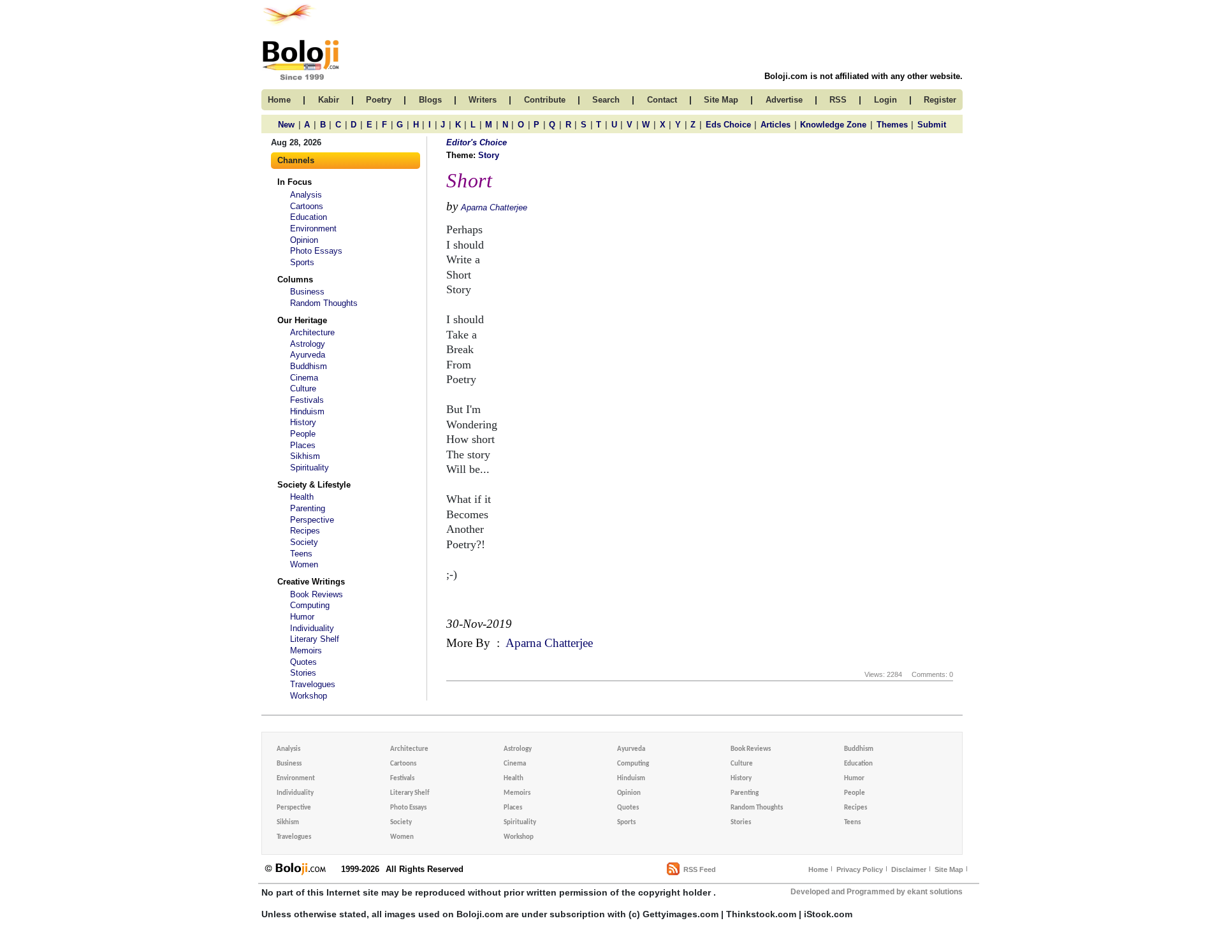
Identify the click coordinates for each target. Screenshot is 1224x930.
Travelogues (312, 684)
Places (303, 445)
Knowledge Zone (833, 124)
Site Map (949, 869)
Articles (775, 124)
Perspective (312, 520)
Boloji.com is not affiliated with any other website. (863, 76)
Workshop (308, 696)
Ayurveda (307, 355)
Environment (313, 228)
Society (304, 542)
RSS (838, 100)
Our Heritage (302, 320)
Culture (303, 388)
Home (818, 869)
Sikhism (305, 456)
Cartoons (306, 206)
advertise (784, 100)
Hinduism (307, 411)
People (303, 434)
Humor (302, 616)
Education (308, 217)
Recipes (305, 530)
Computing (310, 605)
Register (940, 100)
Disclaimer (908, 869)
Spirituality (309, 467)
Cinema (304, 377)
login (885, 100)
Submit (931, 124)
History (303, 422)
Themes (892, 124)
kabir (328, 100)
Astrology (307, 344)
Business (307, 291)
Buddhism (308, 366)
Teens (301, 553)
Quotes (303, 662)
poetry (378, 100)
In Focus (294, 182)
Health (302, 497)
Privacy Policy (859, 869)
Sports (302, 262)
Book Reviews (316, 594)
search (606, 100)
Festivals (307, 400)
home (279, 100)
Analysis (306, 195)
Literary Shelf (314, 639)
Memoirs (306, 650)
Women (304, 564)
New (286, 124)
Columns (295, 279)
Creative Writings (311, 581)
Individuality (312, 628)
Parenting (307, 508)
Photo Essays (316, 251)
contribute (544, 100)
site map (721, 100)
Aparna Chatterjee (494, 207)
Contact (662, 100)
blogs (430, 100)
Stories (303, 673)
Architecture (312, 332)
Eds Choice (728, 124)
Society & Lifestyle (314, 485)
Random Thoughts (324, 303)
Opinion (304, 240)
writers (483, 100)
